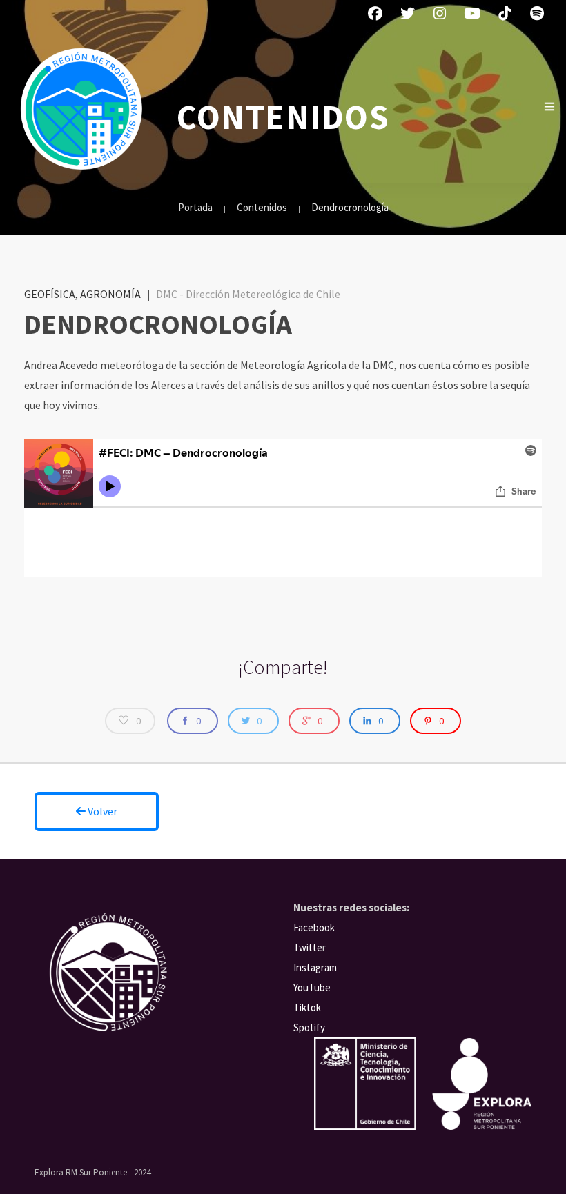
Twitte (307, 947)
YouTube (312, 987)
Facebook (314, 927)
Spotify (309, 1027)
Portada (195, 207)
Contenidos (262, 207)
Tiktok (307, 1007)
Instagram (315, 967)
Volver (101, 811)
